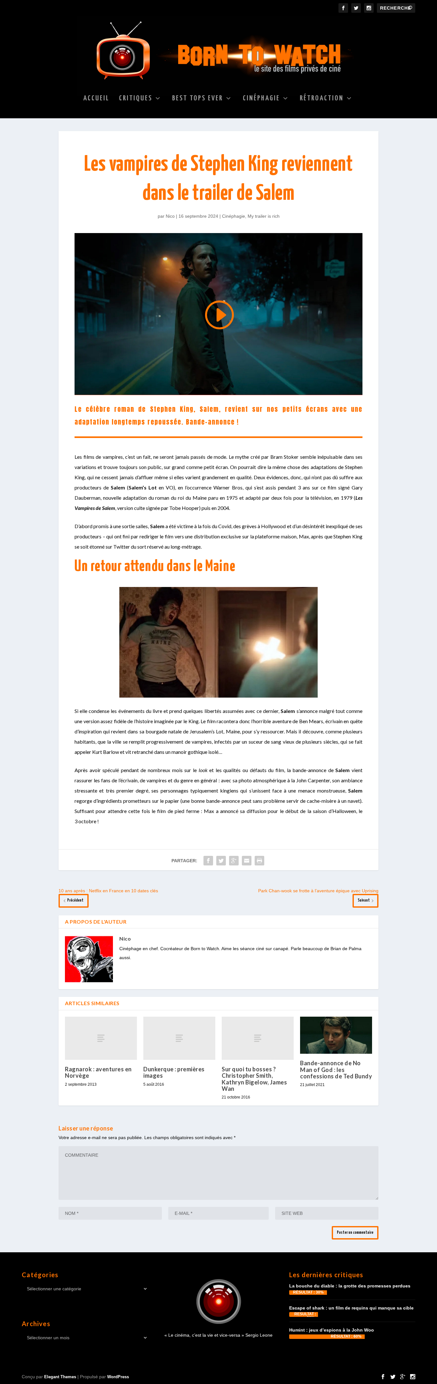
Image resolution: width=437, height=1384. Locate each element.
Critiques (135, 99)
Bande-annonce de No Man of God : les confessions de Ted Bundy (336, 1069)
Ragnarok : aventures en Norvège (98, 1072)
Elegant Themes (60, 1376)
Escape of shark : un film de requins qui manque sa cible (351, 1307)
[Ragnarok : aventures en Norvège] (101, 1038)
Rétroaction (322, 99)
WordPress (118, 1376)
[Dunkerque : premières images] (179, 1038)
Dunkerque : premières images (174, 1072)
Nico (170, 216)
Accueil (96, 99)
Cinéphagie (261, 99)
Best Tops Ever (197, 99)
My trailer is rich (264, 216)
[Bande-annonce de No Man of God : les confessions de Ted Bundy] (336, 1035)
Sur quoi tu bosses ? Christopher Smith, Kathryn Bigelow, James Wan (254, 1079)
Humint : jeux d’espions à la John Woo (331, 1330)
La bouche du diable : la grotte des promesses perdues (349, 1285)
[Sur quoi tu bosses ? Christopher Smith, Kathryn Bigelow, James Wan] (258, 1038)
